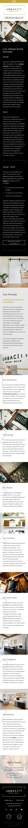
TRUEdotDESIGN (17, 825)
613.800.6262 (20, 800)
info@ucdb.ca (8, 800)
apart (14, 737)
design (5, 181)
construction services (10, 394)
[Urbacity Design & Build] (14, 10)
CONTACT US (14, 775)
